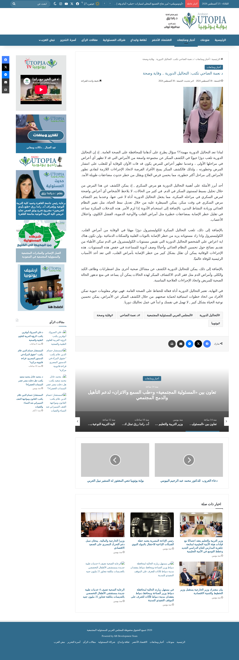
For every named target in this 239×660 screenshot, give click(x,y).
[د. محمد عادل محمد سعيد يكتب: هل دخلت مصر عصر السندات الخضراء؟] (56, 382)
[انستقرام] (60, 4)
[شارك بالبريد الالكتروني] (180, 344)
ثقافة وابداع (139, 40)
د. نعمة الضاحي (129, 315)
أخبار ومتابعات (186, 40)
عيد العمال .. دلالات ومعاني (41, 147)
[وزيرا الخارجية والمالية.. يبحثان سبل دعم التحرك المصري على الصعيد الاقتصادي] (103, 524)
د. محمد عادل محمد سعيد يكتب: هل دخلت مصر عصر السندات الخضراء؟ (30, 380)
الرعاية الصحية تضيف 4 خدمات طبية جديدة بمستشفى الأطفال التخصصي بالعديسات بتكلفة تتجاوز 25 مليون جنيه (104, 593)
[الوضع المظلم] (55, 4)
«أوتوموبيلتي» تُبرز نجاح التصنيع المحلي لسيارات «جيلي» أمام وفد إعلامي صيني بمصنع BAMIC (136, 3)
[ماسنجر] (189, 344)
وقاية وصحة (104, 315)
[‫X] (72, 4)
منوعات (204, 40)
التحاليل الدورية (209, 315)
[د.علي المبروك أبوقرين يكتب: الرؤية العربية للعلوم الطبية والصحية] (56, 338)
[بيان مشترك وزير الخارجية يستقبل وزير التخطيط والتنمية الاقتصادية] (201, 574)
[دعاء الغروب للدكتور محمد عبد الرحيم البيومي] (189, 460)
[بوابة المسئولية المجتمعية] (119, 21)
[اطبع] (172, 344)
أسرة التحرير (68, 40)
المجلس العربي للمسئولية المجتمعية (169, 315)
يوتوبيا (214, 323)
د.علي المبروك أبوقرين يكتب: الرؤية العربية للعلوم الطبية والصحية (30, 336)
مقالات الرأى (89, 40)
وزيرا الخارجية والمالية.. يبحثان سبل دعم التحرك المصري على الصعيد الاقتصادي (105, 544)
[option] (152, 394)
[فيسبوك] (77, 4)
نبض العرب (48, 40)
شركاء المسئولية (114, 40)
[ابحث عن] (14, 4)
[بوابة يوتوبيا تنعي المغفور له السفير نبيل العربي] (115, 460)
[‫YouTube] (66, 4)
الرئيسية (220, 40)
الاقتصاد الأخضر (162, 40)
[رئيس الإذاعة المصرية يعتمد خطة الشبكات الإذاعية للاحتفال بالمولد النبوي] (152, 524)
